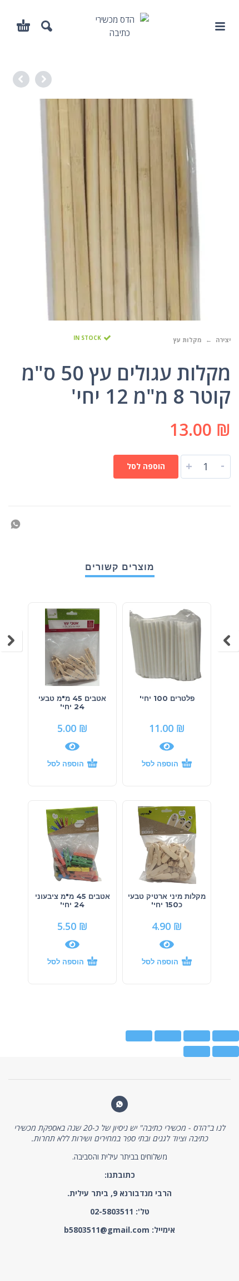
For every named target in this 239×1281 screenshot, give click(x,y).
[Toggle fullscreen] (168, 1035)
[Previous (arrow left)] (225, 1051)
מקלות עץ (187, 340)
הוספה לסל (146, 466)
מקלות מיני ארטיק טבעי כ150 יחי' (167, 900)
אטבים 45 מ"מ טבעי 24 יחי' (72, 702)
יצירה (223, 340)
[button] (219, 26)
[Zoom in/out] (139, 1035)
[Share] (196, 1035)
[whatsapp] (119, 1104)
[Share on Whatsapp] (18, 523)
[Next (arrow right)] (196, 1051)
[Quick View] (167, 746)
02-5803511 (111, 1211)
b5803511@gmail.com (107, 1229)
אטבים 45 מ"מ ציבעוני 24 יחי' (72, 900)
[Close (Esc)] (225, 1035)
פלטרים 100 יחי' (167, 698)
